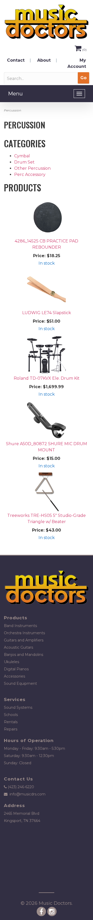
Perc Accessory (29, 174)
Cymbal (22, 155)
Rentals (11, 722)
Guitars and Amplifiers (23, 640)
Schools (11, 714)
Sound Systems (18, 707)
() (84, 50)
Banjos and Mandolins (23, 654)
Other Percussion (32, 168)
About (44, 60)
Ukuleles (11, 662)
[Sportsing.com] (46, 22)
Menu (15, 94)
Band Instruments (20, 625)
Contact (16, 60)
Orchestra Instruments (24, 633)
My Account (76, 63)
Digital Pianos (16, 669)
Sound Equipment (20, 683)
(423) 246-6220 (21, 787)
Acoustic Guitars (18, 647)
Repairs (10, 729)
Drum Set (24, 162)
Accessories (14, 676)
